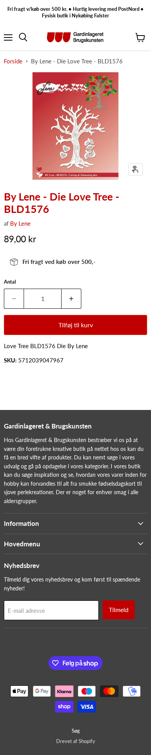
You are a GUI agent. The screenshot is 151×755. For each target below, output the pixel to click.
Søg (76, 731)
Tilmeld (119, 609)
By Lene (20, 223)
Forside (13, 61)
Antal (10, 282)
